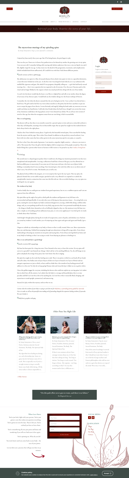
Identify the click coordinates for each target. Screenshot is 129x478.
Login (10, 8)
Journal (76, 21)
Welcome (45, 21)
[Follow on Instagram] (121, 2)
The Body (28, 347)
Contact (84, 21)
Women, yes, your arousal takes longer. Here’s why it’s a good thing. (64, 337)
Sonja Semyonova (25, 51)
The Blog (91, 432)
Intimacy (26, 345)
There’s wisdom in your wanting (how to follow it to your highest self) (97, 337)
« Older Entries (22, 377)
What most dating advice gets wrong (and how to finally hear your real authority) (30, 338)
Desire (21, 345)
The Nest (91, 429)
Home (90, 426)
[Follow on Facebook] (117, 2)
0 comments (49, 51)
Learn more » (94, 475)
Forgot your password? (100, 87)
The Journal (117, 8)
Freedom (59, 343)
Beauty (88, 343)
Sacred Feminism (57, 346)
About (52, 21)
